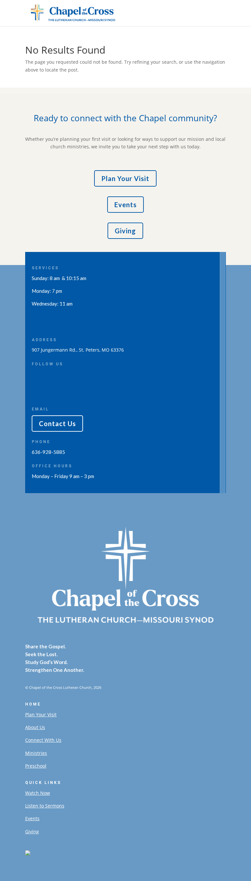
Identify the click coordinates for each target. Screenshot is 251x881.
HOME (33, 704)
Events (125, 204)
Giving (125, 231)
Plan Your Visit (125, 178)
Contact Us (57, 423)
